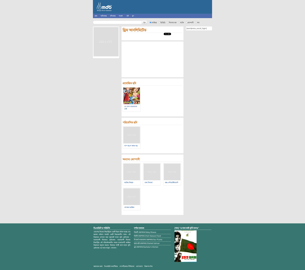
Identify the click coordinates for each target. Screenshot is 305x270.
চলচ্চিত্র (154, 22)
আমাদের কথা (98, 266)
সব (198, 22)
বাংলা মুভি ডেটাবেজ (114, 7)
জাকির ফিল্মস (128, 182)
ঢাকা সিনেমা (149, 182)
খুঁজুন (144, 22)
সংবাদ (121, 16)
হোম (95, 16)
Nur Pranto (157, 240)
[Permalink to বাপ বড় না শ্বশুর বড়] (131, 135)
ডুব (135, 247)
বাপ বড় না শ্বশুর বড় (130, 146)
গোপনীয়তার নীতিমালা (126, 266)
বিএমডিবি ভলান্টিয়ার (111, 266)
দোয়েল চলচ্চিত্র (129, 207)
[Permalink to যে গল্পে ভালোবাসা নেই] (131, 96)
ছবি (128, 16)
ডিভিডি (162, 22)
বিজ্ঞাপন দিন (148, 266)
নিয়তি (136, 236)
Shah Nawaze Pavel (153, 236)
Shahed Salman (153, 243)
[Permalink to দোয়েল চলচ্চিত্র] (131, 196)
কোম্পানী (190, 22)
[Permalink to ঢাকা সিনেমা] (152, 172)
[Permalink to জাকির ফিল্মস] (131, 172)
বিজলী (136, 232)
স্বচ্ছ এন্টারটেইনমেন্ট (171, 182)
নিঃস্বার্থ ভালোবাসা (140, 240)
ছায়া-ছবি (137, 243)
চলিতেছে (113, 16)
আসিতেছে (104, 16)
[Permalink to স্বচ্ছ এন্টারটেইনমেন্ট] (172, 172)
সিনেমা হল (173, 22)
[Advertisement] (152, 59)
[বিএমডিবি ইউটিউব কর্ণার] (186, 246)
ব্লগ (133, 16)
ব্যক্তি (182, 22)
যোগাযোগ (139, 266)
